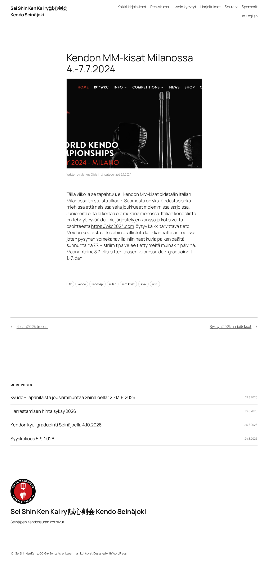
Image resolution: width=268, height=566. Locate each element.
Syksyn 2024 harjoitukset (230, 326)
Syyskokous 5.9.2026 (32, 438)
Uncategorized (110, 174)
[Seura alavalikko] (236, 7)
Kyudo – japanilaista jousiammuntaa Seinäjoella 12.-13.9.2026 (72, 397)
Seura (229, 6)
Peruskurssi (160, 6)
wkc (155, 284)
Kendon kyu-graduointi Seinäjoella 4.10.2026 (56, 424)
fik (70, 284)
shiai (143, 284)
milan (112, 284)
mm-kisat (128, 284)
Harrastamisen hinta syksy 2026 (43, 411)
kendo (82, 284)
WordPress (119, 553)
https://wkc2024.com (112, 226)
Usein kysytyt (185, 6)
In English (250, 15)
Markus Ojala (88, 174)
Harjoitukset (210, 6)
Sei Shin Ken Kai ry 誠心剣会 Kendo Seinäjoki (38, 11)
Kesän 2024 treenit (32, 326)
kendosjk (97, 284)
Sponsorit (250, 6)
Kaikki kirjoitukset (132, 6)
